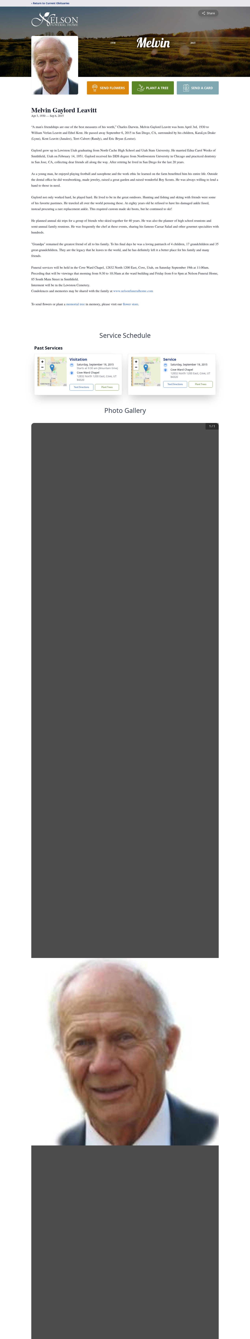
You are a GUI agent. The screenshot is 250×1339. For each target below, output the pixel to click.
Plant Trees (107, 387)
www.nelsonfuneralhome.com (133, 291)
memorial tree (75, 304)
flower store (130, 304)
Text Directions (81, 387)
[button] (52, 368)
